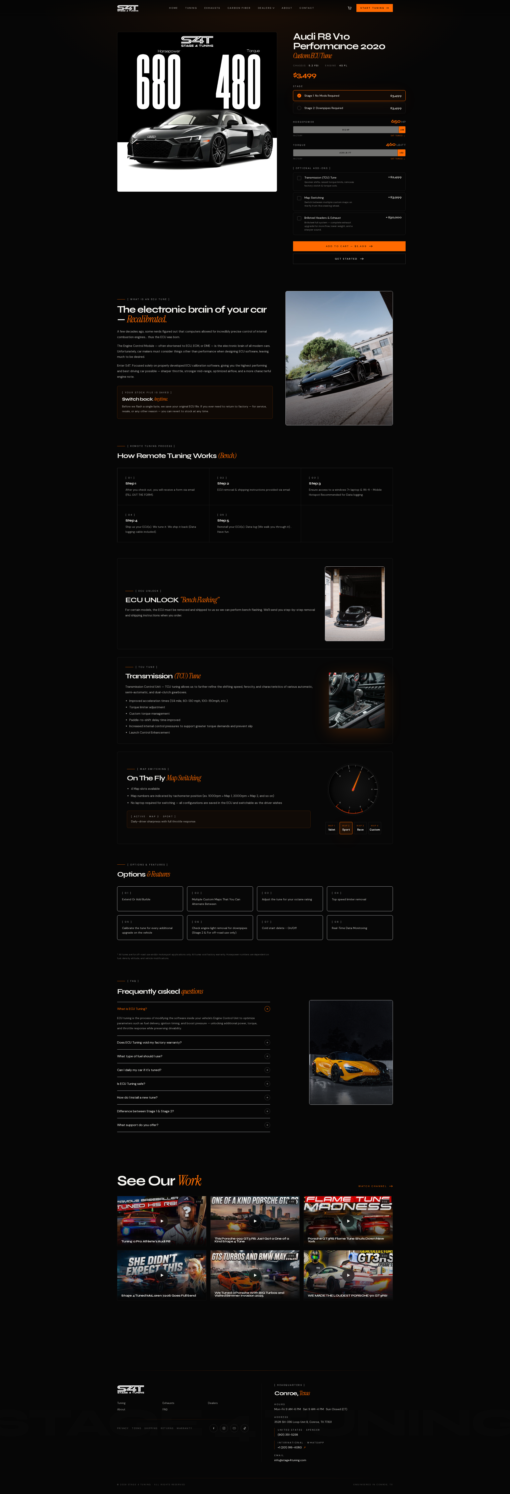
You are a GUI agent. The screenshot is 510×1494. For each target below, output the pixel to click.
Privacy (123, 1428)
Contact (306, 8)
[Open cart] (349, 8)
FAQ (165, 1409)
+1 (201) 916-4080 (292, 1447)
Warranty (184, 1428)
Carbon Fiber (239, 8)
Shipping (151, 1428)
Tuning (191, 8)
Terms (136, 1428)
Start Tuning (372, 8)
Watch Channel (372, 1186)
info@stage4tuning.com (290, 1460)
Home (173, 8)
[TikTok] (245, 1428)
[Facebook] (214, 1428)
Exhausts (212, 8)
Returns (167, 1428)
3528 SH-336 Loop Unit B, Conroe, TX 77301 (303, 1422)
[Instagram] (224, 1428)
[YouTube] (234, 1428)
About (287, 8)
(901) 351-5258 (288, 1434)
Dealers (265, 8)
